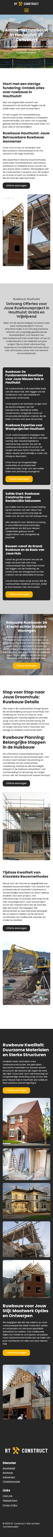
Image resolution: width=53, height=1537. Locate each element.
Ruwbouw (8, 1472)
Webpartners (10, 1500)
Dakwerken (9, 1477)
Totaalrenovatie (11, 1481)
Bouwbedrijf (9, 1468)
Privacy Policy (10, 1505)
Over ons (7, 1495)
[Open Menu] (26, 10)
